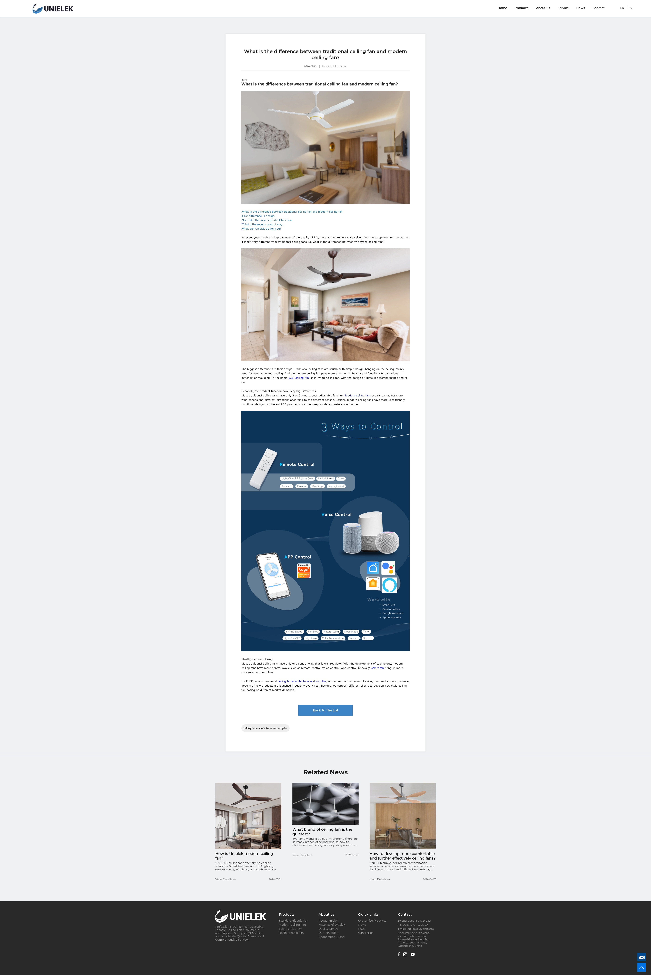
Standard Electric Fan (293, 920)
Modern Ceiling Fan (292, 924)
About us (543, 8)
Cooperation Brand (332, 937)
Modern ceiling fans (358, 395)
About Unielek (328, 920)
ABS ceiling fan (299, 377)
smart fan (377, 668)
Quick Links (368, 914)
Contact (599, 8)
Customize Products (372, 920)
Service (563, 8)
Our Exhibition (328, 932)
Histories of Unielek (332, 924)
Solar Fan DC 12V (290, 928)
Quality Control (329, 928)
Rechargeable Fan (291, 932)
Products (521, 8)
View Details (224, 879)
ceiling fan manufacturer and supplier (302, 681)
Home (502, 8)
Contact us (365, 932)
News (580, 8)
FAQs (361, 928)
